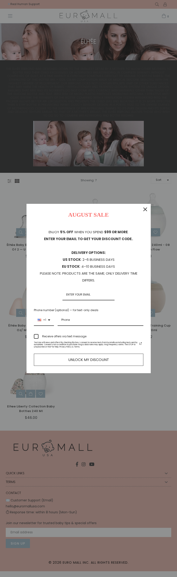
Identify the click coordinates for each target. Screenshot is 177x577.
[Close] (145, 209)
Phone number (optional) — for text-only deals (66, 310)
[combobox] (44, 320)
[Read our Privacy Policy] (140, 343)
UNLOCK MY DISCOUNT (88, 359)
